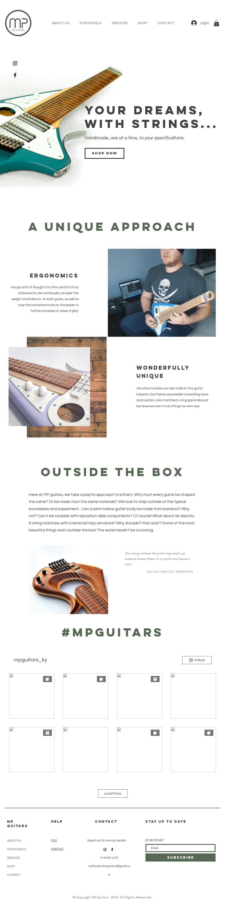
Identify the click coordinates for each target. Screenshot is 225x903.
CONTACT (13, 874)
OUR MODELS (16, 849)
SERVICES (13, 857)
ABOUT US (14, 840)
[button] (216, 23)
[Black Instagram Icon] (15, 63)
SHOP (11, 866)
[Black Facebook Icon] (15, 75)
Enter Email (154, 840)
